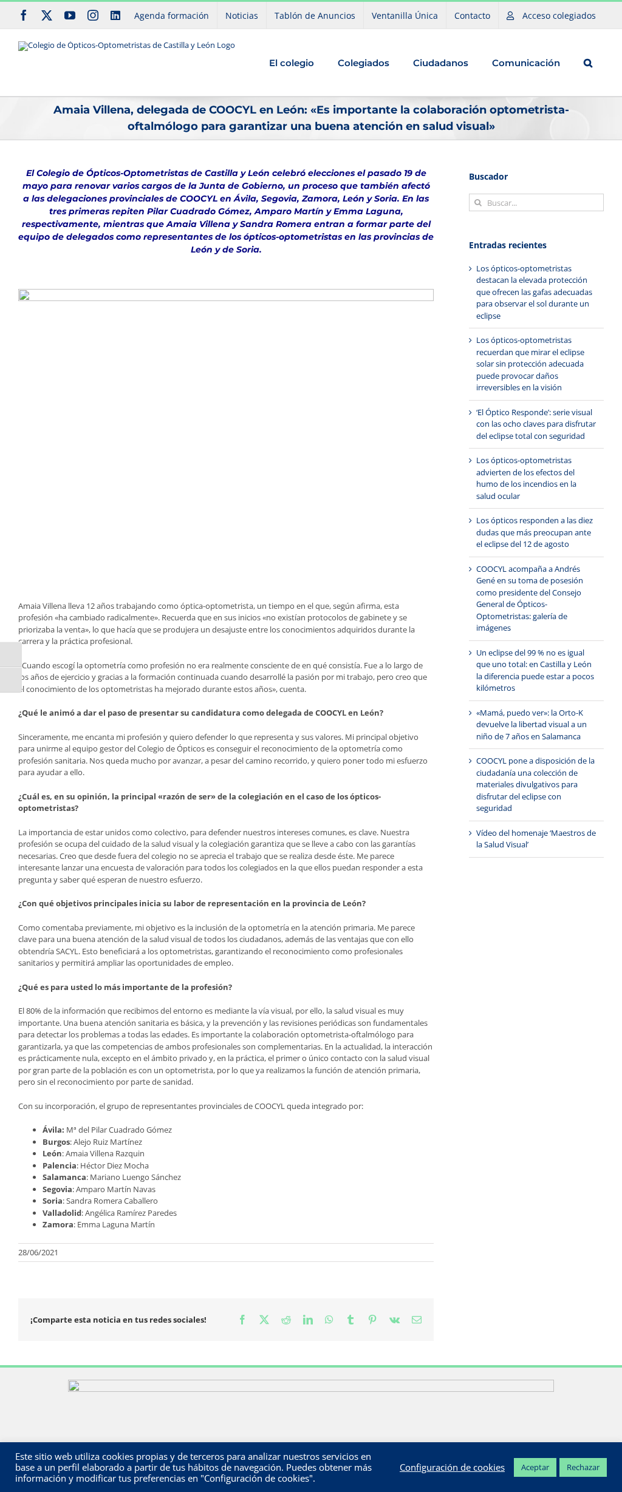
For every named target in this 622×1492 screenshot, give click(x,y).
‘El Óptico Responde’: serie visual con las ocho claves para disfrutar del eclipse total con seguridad (536, 424)
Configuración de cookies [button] (452, 1467)
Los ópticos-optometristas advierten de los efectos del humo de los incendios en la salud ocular (526, 478)
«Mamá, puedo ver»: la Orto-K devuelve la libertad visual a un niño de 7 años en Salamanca (531, 724)
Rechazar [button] (583, 1467)
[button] (588, 62)
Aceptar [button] (535, 1467)
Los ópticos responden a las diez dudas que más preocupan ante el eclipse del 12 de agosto (534, 532)
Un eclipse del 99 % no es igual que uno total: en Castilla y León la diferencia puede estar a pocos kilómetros (535, 670)
